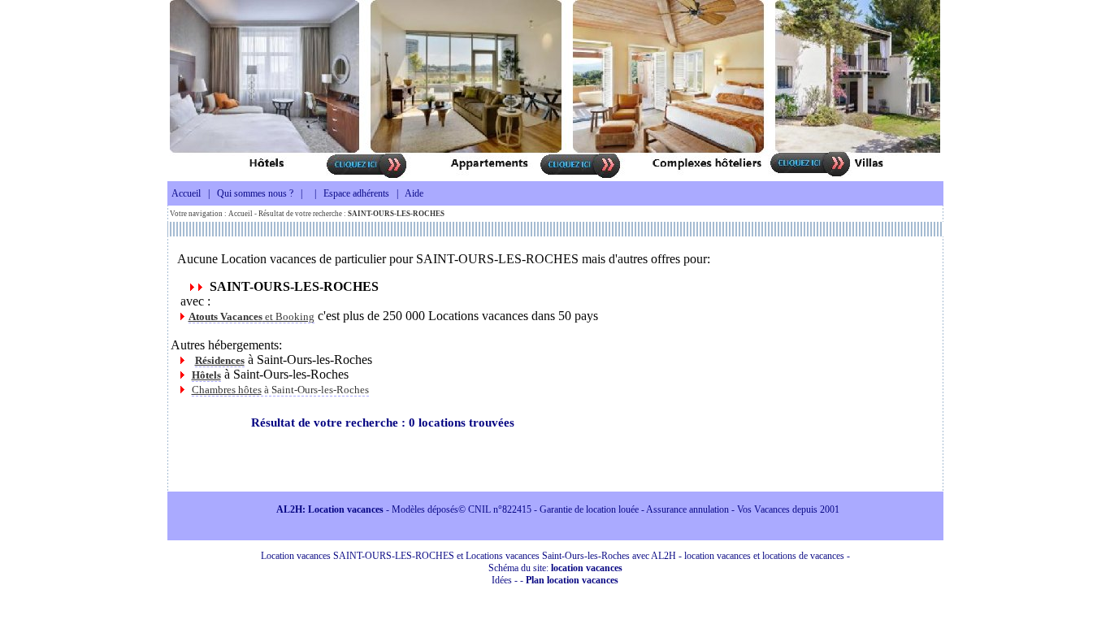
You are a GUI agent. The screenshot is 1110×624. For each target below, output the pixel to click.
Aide (414, 193)
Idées (502, 580)
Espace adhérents (356, 193)
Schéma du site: (555, 568)
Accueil (186, 193)
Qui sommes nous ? (255, 193)
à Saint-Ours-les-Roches (280, 390)
